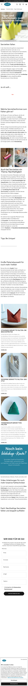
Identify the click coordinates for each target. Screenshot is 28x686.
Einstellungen (14, 680)
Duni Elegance (16, 279)
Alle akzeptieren (14, 683)
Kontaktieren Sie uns (14, 593)
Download (4, 349)
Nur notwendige (24, 659)
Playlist (13, 497)
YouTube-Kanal (4, 490)
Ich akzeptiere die (12, 588)
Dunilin (12, 268)
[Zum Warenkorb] (26, 4)
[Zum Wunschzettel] (23, 4)
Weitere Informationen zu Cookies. (15, 677)
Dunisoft (13, 293)
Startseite (3, 9)
